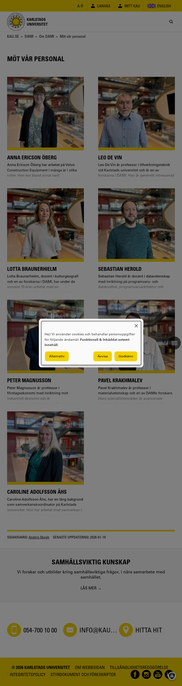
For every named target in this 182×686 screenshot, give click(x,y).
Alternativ (57, 356)
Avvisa (102, 356)
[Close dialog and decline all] (136, 324)
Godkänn (125, 356)
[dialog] (91, 343)
